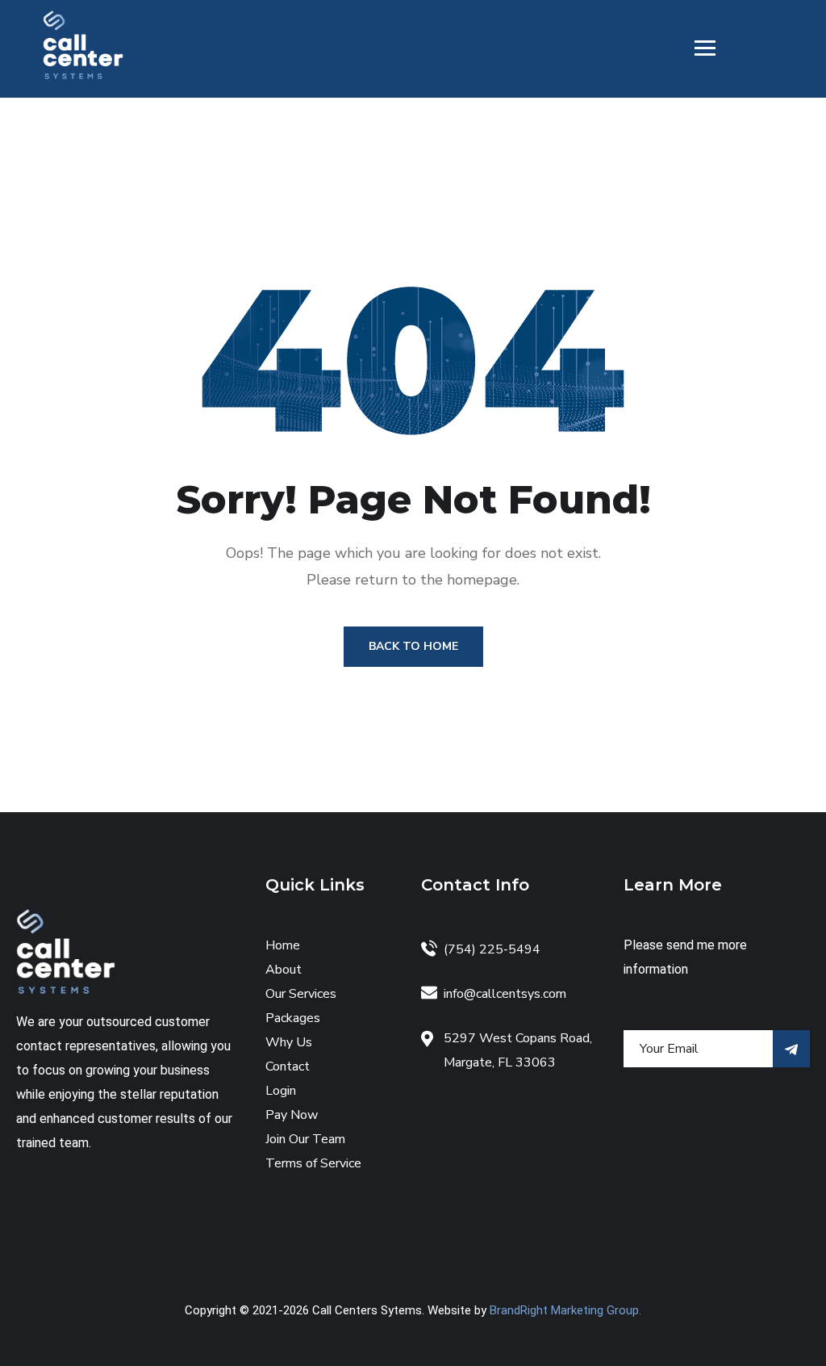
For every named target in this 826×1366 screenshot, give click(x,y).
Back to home (413, 646)
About (283, 969)
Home (282, 945)
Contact (287, 1066)
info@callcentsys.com (505, 994)
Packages (292, 1018)
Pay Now (291, 1115)
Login (280, 1091)
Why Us (288, 1042)
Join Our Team (305, 1139)
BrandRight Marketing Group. (565, 1310)
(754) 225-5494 (492, 949)
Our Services (300, 994)
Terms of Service (313, 1163)
